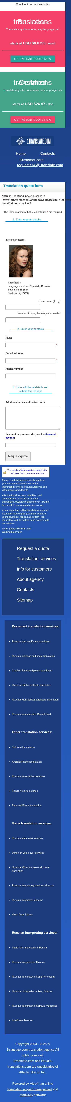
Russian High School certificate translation (35, 699)
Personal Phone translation (26, 805)
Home (21, 153)
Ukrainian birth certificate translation (31, 685)
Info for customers (34, 569)
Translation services (36, 558)
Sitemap (25, 600)
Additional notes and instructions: (25, 402)
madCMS (26, 1095)
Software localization (23, 747)
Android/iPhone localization (27, 761)
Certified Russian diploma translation (32, 670)
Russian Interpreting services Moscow (33, 885)
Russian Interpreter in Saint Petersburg (33, 976)
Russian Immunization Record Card (31, 714)
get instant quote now (32, 58)
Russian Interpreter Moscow (27, 900)
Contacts (47, 153)
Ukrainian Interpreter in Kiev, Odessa (32, 991)
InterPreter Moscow (22, 1020)
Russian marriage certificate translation (33, 656)
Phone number (14, 368)
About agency (30, 579)
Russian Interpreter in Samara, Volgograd (34, 1005)
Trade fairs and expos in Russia (29, 947)
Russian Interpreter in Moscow (28, 962)
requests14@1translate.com (40, 165)
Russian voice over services (27, 838)
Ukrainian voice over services (28, 852)
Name (8, 337)
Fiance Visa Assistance (25, 790)
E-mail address (14, 353)
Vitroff (34, 1083)
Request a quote (33, 548)
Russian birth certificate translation (31, 641)
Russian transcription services (28, 776)
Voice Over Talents (22, 914)
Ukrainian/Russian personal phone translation (30, 869)
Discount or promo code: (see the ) (30, 436)
